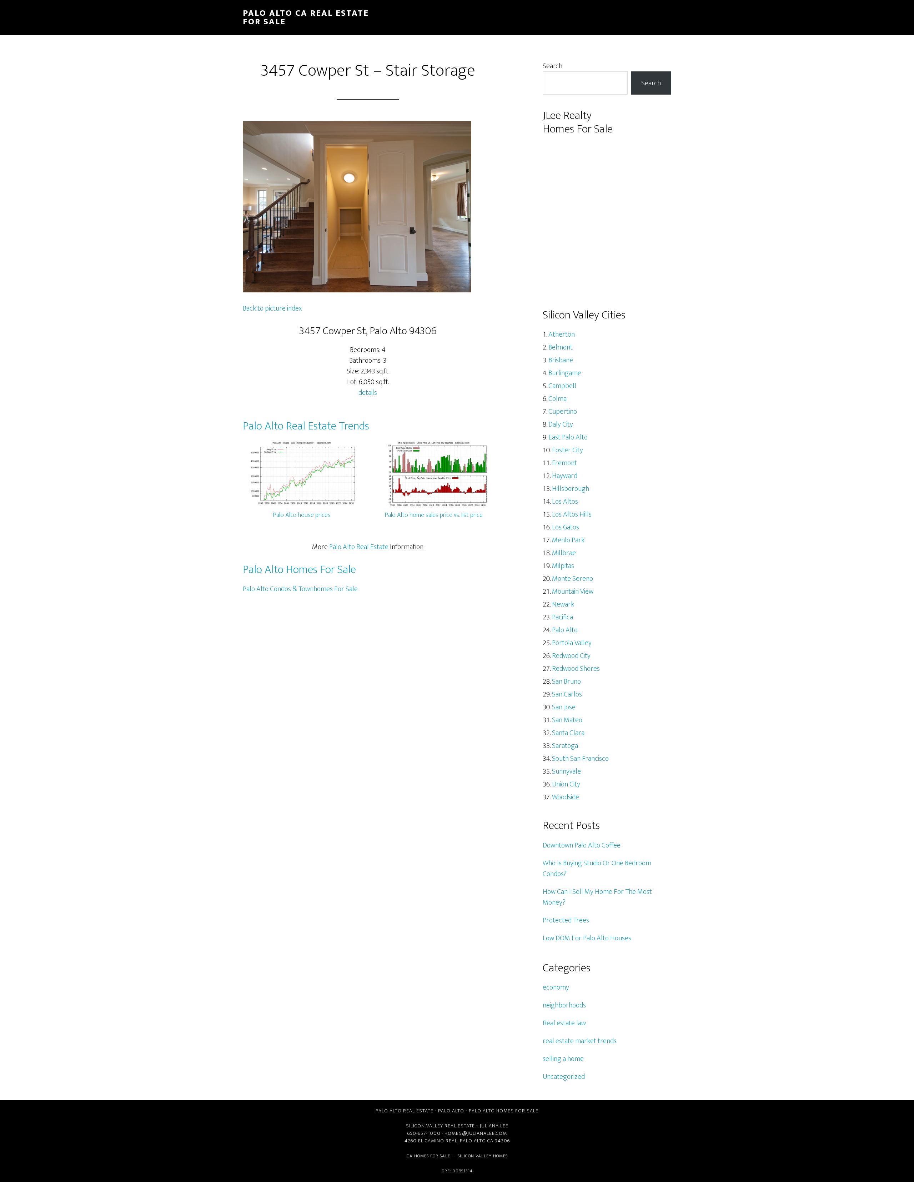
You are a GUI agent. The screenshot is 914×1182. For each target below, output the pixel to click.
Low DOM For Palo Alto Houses (587, 938)
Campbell (562, 386)
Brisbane (560, 360)
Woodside (565, 797)
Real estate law (564, 1023)
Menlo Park (568, 540)
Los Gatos (565, 527)
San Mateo (567, 720)
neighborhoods (564, 1005)
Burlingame (564, 373)
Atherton (561, 334)
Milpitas (563, 566)
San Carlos (567, 694)
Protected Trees (566, 920)
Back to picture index (272, 308)
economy (556, 987)
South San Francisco (580, 759)
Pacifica (562, 617)
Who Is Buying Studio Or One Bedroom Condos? (597, 868)
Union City (566, 784)
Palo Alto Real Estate (358, 547)
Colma (557, 399)
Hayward (564, 476)
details (367, 393)
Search (552, 66)
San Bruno (566, 681)
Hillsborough (570, 489)
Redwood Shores (576, 669)
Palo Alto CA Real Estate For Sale (306, 17)
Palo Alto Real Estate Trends (306, 426)
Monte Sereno (572, 579)
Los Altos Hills (572, 514)
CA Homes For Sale (428, 1156)
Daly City (560, 424)
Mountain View (572, 591)
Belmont (560, 347)
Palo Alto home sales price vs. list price (434, 515)
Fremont (564, 463)
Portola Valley (572, 643)
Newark (563, 604)
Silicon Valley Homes (483, 1156)
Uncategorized (564, 1077)
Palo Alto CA (476, 1141)
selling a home (563, 1059)
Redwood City (571, 656)
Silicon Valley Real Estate (440, 1126)
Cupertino (562, 412)
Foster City (567, 450)
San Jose (564, 707)
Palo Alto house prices (302, 515)
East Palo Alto (568, 437)
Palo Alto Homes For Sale (299, 569)
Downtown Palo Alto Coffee (582, 845)
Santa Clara (568, 733)
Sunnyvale (566, 771)
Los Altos (565, 502)
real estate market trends (580, 1041)
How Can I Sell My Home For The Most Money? (597, 897)
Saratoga (565, 746)
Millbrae (564, 553)
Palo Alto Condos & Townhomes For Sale (300, 589)
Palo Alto (565, 630)
